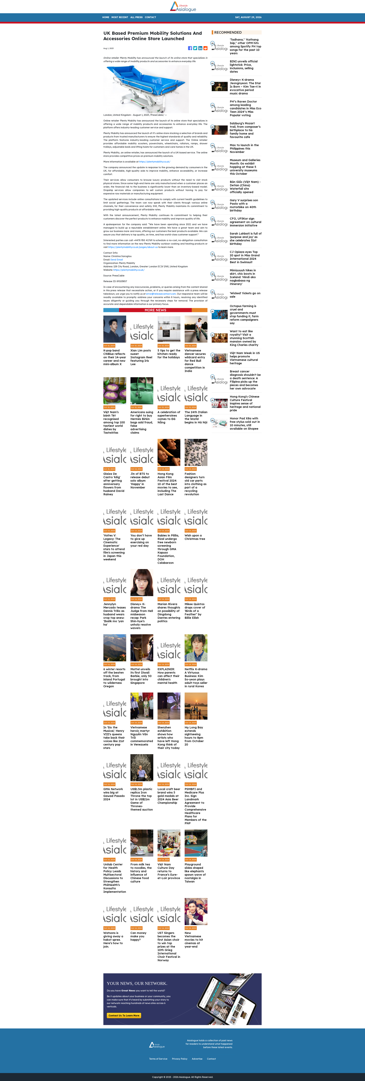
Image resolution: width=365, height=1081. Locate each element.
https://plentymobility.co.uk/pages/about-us (133, 247)
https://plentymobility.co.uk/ (154, 161)
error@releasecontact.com (161, 293)
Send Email (116, 259)
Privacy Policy (179, 1058)
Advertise (197, 1058)
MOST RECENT (119, 17)
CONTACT (150, 17)
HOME (105, 17)
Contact (211, 1058)
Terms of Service (158, 1058)
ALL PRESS (136, 17)
